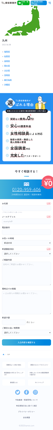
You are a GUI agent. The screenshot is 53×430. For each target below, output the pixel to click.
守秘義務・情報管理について (26, 400)
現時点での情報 (9, 289)
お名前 (26, 203)
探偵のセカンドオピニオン (39, 365)
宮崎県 (7, 75)
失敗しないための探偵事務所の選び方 (39, 373)
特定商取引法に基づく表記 (26, 406)
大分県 (7, 70)
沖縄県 (7, 85)
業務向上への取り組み (13, 365)
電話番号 (6, 227)
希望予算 (6, 318)
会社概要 (26, 417)
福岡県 (7, 52)
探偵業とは (14, 382)
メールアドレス (26, 217)
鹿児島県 (8, 80)
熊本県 (7, 66)
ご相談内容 (7, 260)
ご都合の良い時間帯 (11, 328)
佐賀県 (7, 56)
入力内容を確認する (26, 342)
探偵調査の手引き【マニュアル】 (13, 373)
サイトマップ (39, 382)
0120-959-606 (38, 3)
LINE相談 (24, 3)
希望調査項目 (26, 249)
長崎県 (7, 61)
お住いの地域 (8, 238)
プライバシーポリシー (26, 411)
